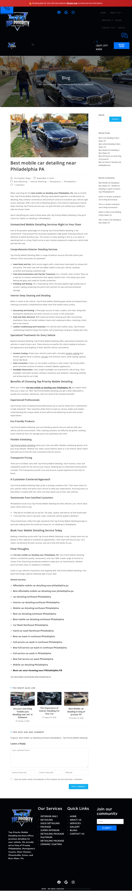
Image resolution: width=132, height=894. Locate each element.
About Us (115, 12)
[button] (33, 45)
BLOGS (119, 20)
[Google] (66, 12)
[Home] (40, 84)
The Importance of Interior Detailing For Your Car (49, 711)
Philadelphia (70, 181)
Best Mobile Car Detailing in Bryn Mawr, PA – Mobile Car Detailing (109, 186)
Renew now (72, 3)
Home (103, 12)
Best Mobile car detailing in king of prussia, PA (76, 711)
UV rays (44, 356)
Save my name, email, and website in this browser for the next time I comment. (48, 779)
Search (101, 115)
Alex (100, 220)
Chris (100, 204)
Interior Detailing (38, 181)
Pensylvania (55, 181)
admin (101, 196)
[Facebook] (59, 12)
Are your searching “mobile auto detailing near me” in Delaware (23, 713)
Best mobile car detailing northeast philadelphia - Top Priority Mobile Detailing (53, 738)
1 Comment (19, 185)
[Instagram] (73, 12)
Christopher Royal (22, 178)
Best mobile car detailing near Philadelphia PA (75, 84)
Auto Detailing (20, 181)
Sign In (121, 27)
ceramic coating (72, 353)
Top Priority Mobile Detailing (22, 445)
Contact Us (108, 27)
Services (106, 20)
